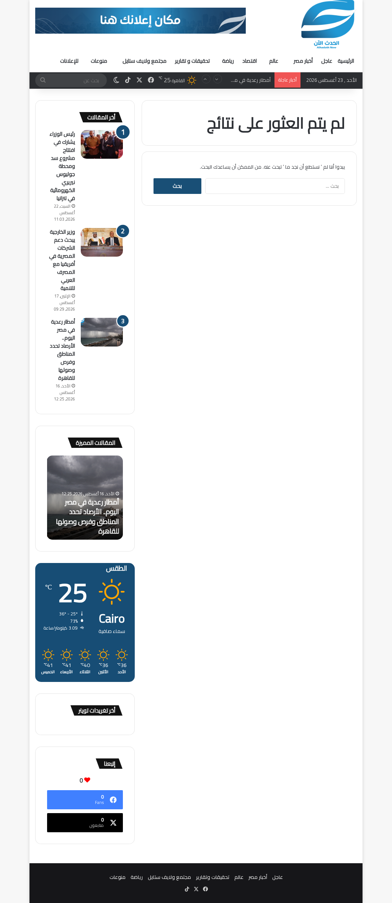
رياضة (228, 61)
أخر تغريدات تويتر (96, 710)
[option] (85, 498)
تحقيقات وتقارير (212, 877)
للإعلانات (69, 61)
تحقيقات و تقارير (192, 61)
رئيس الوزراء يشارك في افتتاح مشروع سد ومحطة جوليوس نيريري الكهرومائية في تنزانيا (62, 166)
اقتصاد (249, 61)
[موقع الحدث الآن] (328, 24)
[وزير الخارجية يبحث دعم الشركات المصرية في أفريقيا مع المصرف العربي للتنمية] (102, 242)
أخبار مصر (303, 61)
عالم (273, 61)
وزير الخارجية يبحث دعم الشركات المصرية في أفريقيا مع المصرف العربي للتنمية (62, 260)
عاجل (326, 61)
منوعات (99, 61)
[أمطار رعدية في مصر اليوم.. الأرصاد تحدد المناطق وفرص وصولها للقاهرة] (102, 332)
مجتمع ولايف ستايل (144, 61)
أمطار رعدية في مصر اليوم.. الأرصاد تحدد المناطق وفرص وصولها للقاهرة (62, 350)
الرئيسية (346, 61)
